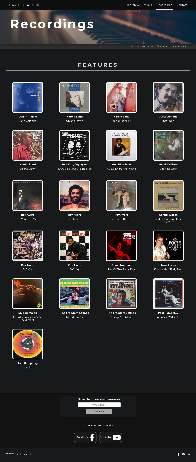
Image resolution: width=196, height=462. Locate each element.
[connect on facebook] (178, 454)
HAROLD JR (24, 5)
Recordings (164, 5)
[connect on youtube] (183, 454)
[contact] (189, 454)
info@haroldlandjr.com (173, 46)
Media (148, 5)
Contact (182, 5)
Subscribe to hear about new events (99, 399)
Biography (132, 5)
